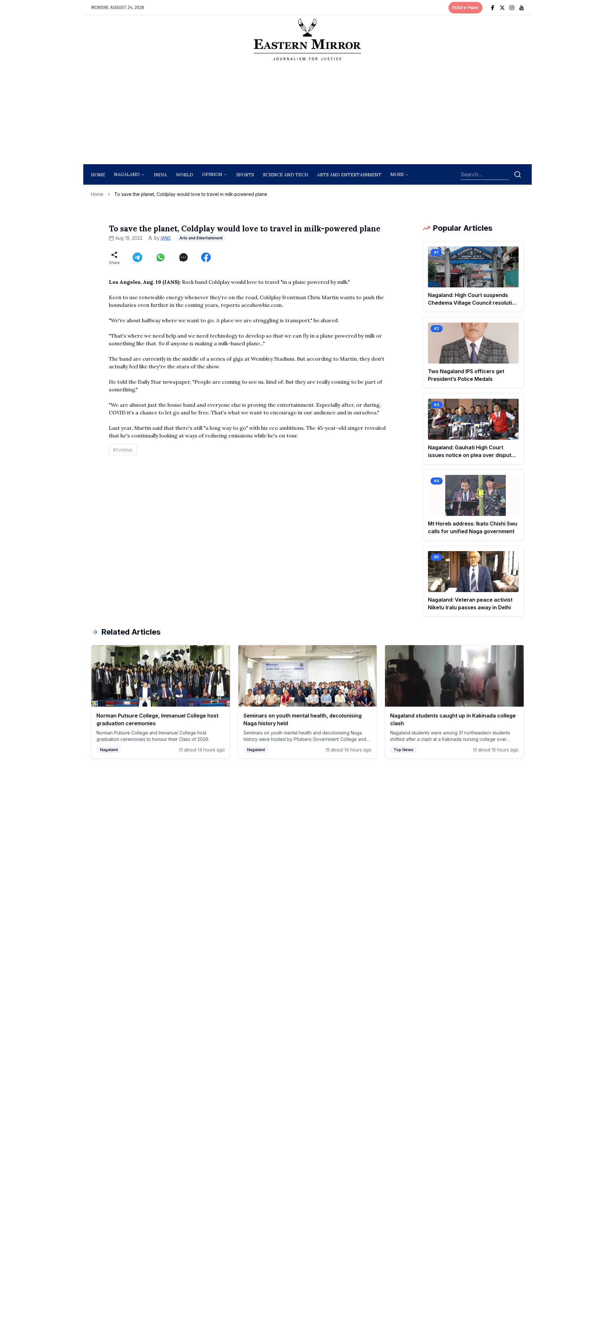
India (160, 175)
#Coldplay (123, 449)
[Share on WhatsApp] (160, 257)
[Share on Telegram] (137, 257)
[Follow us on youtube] (521, 7)
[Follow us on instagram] (511, 7)
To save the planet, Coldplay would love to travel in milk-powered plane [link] (190, 194)
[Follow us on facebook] (492, 7)
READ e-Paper (465, 7)
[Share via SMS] (183, 257)
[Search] (517, 174)
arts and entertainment (349, 175)
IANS (166, 238)
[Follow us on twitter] (502, 7)
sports (245, 175)
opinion (212, 174)
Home (98, 175)
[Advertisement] (307, 114)
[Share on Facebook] (206, 257)
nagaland (127, 174)
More (397, 174)
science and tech (285, 175)
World (184, 175)
